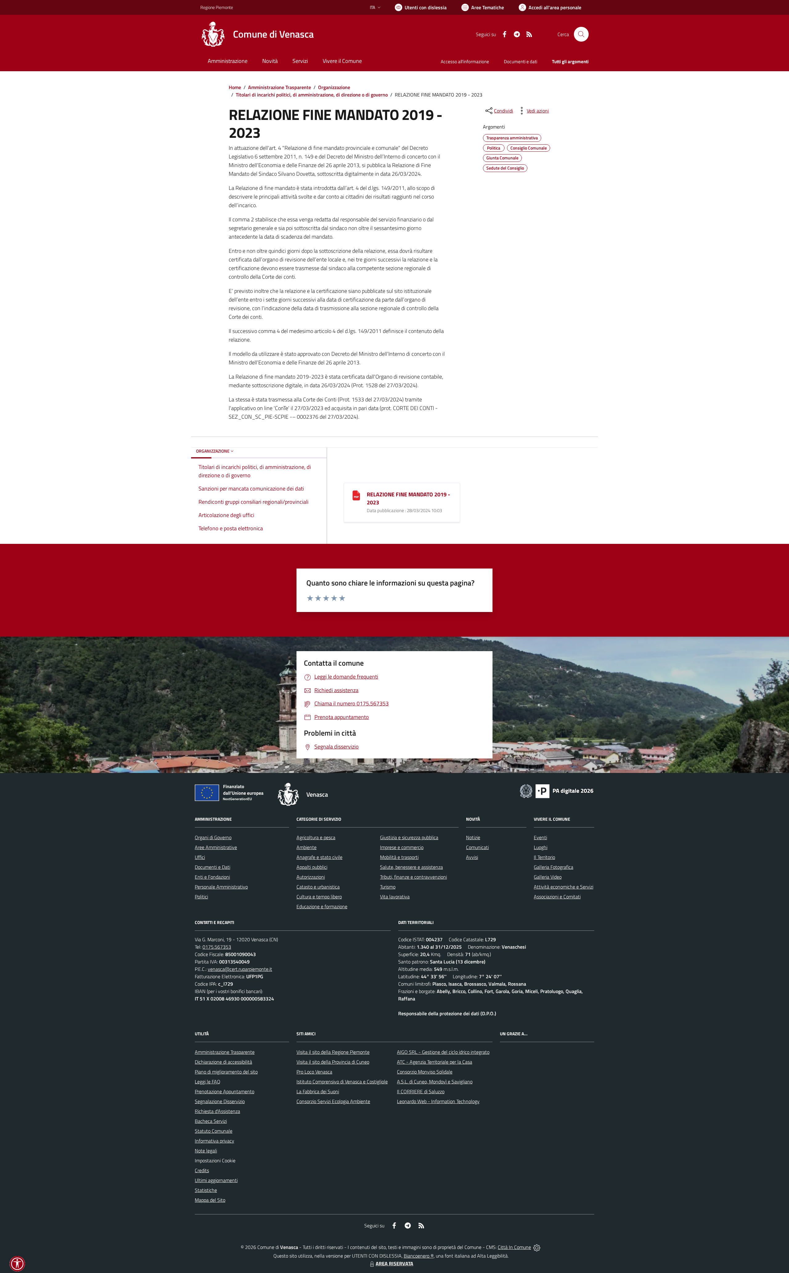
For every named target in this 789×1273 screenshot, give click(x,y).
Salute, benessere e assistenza (411, 867)
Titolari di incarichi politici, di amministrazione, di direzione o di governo (312, 94)
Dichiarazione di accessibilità (223, 1062)
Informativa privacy (214, 1140)
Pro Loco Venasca (314, 1071)
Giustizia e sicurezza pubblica (409, 837)
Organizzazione (334, 87)
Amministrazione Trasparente (279, 87)
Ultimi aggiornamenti (216, 1180)
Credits (202, 1170)
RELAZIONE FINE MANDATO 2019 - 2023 (408, 498)
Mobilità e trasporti (399, 857)
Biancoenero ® (419, 1255)
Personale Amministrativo (221, 886)
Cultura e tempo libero (319, 896)
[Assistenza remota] (537, 1247)
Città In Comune (514, 1247)
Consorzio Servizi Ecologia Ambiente (333, 1101)
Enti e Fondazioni (212, 877)
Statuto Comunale (213, 1131)
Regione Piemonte (216, 7)
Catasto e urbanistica (318, 886)
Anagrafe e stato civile (319, 857)
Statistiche (206, 1190)
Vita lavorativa (395, 896)
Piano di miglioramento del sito (226, 1071)
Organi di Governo (213, 837)
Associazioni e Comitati (557, 896)
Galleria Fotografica (553, 867)
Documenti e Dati (212, 867)
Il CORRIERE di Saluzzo (420, 1091)
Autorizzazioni (310, 877)
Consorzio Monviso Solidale (424, 1071)
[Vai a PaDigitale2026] (556, 790)
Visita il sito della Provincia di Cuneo (332, 1062)
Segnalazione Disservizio (220, 1101)
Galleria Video (548, 877)
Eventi (540, 837)
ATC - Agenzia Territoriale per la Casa (434, 1062)
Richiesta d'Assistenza (217, 1111)
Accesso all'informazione (465, 61)
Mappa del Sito (210, 1200)
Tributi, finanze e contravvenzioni (413, 877)
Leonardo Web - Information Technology (438, 1101)
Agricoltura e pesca (315, 837)
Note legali (206, 1150)
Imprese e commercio (401, 847)
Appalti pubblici (311, 867)
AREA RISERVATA (394, 1263)
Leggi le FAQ (207, 1081)
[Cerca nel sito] (581, 34)
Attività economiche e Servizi (563, 886)
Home (235, 87)
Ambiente (306, 847)
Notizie (473, 837)
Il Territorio (544, 857)
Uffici (200, 857)
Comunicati (477, 847)
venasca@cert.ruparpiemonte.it (240, 969)
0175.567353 (216, 947)
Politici (201, 896)
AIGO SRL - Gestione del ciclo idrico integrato (443, 1052)
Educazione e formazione (321, 906)
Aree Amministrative (216, 847)
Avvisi (472, 857)
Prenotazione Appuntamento (224, 1091)
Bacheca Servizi (211, 1121)
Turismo (387, 886)
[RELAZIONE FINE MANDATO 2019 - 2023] (356, 495)
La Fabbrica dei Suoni (317, 1091)
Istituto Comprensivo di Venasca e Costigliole (342, 1081)
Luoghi (540, 847)
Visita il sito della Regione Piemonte (333, 1052)
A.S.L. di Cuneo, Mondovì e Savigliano (434, 1081)
